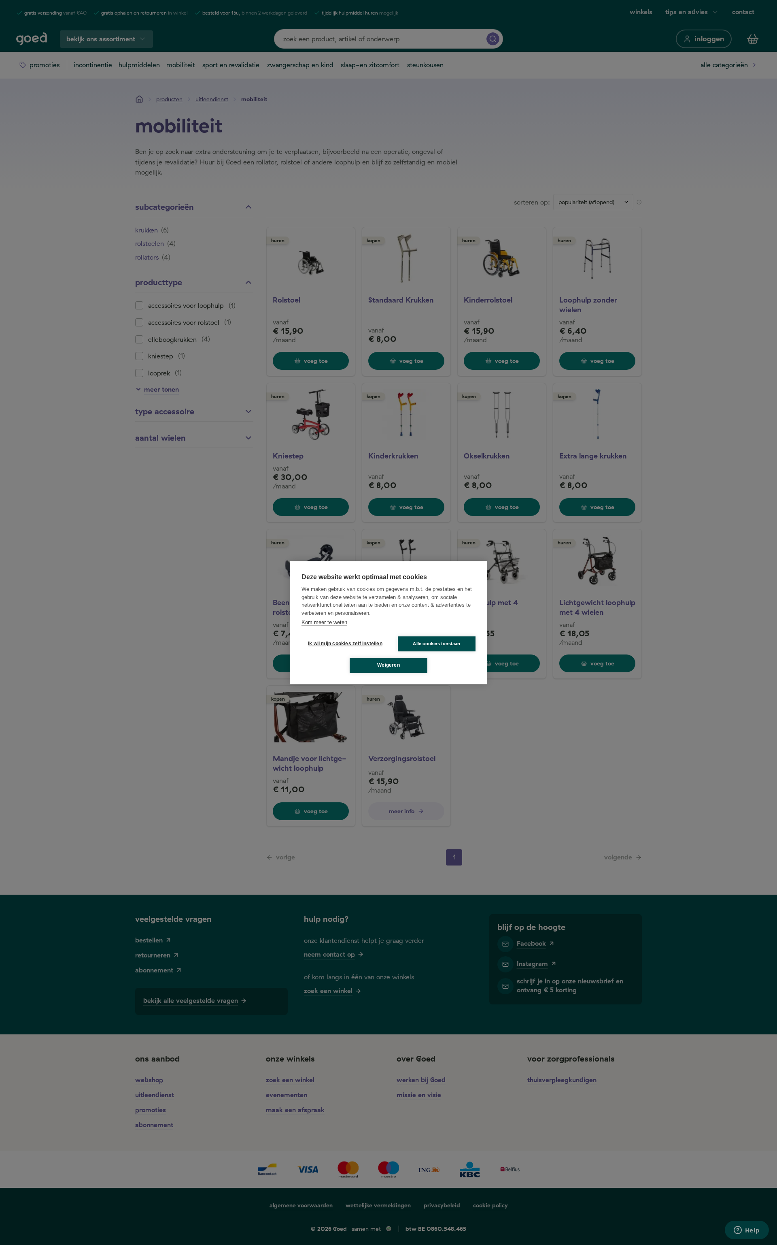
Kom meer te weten (324, 622)
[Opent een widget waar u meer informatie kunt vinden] (746, 1231)
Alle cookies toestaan (436, 643)
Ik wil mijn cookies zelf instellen (343, 643)
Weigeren (388, 665)
